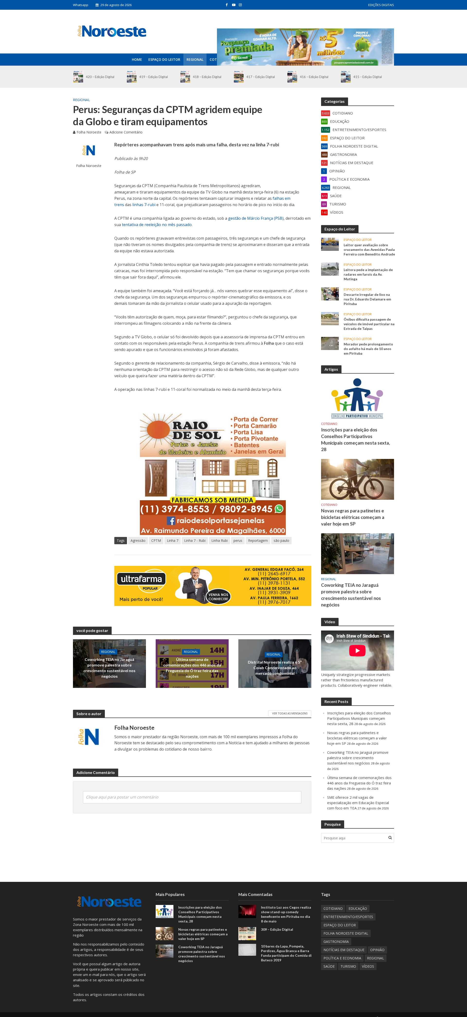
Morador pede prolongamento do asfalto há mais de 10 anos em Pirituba (368, 348)
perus (238, 540)
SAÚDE (329, 966)
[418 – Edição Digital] (185, 76)
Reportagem (258, 540)
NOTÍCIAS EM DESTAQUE (343, 949)
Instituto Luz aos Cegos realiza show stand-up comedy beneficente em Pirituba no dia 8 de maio (286, 914)
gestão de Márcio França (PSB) (256, 218)
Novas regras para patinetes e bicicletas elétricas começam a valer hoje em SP (352, 517)
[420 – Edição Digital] (78, 76)
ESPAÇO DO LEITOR (164, 59)
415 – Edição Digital (367, 77)
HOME (137, 59)
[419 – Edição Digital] (131, 76)
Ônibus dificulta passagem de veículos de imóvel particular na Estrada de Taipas (369, 324)
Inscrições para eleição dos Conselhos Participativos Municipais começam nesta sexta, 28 (355, 439)
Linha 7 (172, 540)
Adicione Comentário (126, 132)
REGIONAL (195, 59)
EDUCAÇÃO (358, 908)
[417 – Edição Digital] (239, 76)
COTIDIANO (329, 424)
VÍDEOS (368, 966)
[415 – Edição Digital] (346, 76)
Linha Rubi (219, 540)
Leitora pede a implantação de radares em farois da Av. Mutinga (368, 274)
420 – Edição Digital (100, 77)
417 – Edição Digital (260, 77)
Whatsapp (80, 5)
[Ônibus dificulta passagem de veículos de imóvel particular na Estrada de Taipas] (330, 318)
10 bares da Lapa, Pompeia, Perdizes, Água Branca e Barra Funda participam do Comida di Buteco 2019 (286, 953)
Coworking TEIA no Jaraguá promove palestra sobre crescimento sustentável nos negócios (109, 667)
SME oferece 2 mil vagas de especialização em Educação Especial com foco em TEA (358, 802)
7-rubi (149, 204)
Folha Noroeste (89, 132)
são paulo (281, 540)
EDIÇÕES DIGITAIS (381, 5)
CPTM (156, 540)
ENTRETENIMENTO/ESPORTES (348, 916)
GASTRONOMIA (336, 941)
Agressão (138, 540)
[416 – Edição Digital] (292, 76)
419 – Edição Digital (153, 77)
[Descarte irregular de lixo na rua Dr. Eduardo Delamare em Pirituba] (330, 293)
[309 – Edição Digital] (247, 933)
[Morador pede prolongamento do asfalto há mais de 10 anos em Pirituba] (330, 343)
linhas (138, 204)
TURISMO (348, 966)
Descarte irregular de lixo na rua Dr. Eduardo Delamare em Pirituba (367, 299)
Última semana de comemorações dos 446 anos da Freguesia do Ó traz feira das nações (192, 667)
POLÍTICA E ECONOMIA (342, 958)
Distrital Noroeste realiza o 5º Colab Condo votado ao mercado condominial (275, 667)
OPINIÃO (377, 949)
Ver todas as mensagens (289, 713)
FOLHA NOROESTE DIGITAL (345, 933)
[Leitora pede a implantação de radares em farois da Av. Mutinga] (330, 268)
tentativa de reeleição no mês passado (157, 224)
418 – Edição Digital (207, 77)
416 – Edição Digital (314, 77)
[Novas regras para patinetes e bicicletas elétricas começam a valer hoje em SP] (357, 478)
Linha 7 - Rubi (195, 540)
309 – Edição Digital (277, 929)
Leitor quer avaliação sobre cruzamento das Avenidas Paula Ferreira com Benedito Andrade (369, 249)
